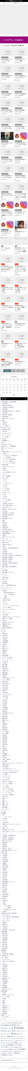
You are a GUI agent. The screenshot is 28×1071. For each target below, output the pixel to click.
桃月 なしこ (5, 646)
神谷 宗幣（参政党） (7, 414)
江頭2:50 (4, 983)
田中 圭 (4, 887)
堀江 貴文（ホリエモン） (8, 829)
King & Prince (5, 683)
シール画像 (7, 907)
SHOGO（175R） (7, 544)
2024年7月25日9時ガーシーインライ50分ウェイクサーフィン (20, 77)
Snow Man (5, 692)
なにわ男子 (5, 696)
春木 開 (4, 524)
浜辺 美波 (4, 885)
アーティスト (4, 538)
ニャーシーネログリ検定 (7, 790)
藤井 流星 (4, 718)
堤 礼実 (4, 581)
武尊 (3, 746)
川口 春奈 (4, 874)
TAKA (3, 546)
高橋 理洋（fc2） (6, 624)
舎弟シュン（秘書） (7, 618)
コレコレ (4, 479)
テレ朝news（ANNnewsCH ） (10, 772)
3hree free (4, 1023)
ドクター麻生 (14, 1040)
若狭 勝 (4, 676)
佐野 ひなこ (5, 633)
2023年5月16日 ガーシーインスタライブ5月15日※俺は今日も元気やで (7, 268)
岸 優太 (4, 705)
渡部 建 (4, 985)
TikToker (4, 424)
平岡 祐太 (4, 876)
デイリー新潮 (5, 996)
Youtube (4, 453)
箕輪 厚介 (4, 842)
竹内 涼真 (4, 889)
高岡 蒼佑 (4, 896)
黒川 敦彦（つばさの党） (8, 929)
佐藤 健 (4, 863)
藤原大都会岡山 (6, 533)
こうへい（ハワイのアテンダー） (11, 605)
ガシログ (3, 629)
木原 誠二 (4, 941)
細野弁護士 (5, 674)
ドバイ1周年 (5, 437)
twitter (11, 1028)
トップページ (6, 35)
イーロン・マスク (7, 816)
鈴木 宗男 (4, 946)
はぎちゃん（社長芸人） (8, 961)
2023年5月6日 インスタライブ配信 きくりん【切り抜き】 (7, 289)
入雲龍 (5, 596)
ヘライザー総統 (6, 499)
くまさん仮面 (7, 905)
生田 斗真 (4, 714)
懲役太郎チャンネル (7, 518)
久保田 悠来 (5, 861)
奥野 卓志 (4, 933)
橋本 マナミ (5, 648)
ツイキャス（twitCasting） (9, 459)
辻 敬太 (4, 620)
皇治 (3, 752)
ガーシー (18, 1034)
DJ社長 (4, 468)
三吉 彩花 (4, 853)
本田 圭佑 (4, 744)
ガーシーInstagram (5, 248)
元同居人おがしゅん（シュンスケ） (11, 616)
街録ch (4, 535)
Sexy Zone (5, 687)
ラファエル (5, 501)
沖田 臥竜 (4, 668)
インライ (24, 1031)
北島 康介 (4, 737)
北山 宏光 (4, 701)
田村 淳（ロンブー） (7, 989)
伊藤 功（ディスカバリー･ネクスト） (12, 824)
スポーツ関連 (4, 733)
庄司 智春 (4, 976)
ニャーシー (22, 1040)
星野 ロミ (4, 522)
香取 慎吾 (4, 729)
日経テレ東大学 (6, 759)
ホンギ (4, 1018)
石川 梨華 (4, 570)
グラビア (3, 631)
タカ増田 (4, 818)
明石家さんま (5, 978)
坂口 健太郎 (5, 866)
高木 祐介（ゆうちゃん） (8, 622)
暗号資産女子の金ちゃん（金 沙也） (11, 411)
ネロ (4, 1042)
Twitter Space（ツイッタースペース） (12, 451)
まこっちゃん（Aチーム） (9, 609)
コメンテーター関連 (6, 657)
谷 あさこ (4, 653)
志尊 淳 (4, 878)
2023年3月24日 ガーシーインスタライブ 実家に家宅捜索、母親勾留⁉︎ (7, 363)
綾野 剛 (4, 891)
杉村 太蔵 (4, 666)
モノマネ (3, 811)
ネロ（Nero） (6, 787)
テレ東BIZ (5, 774)
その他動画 (4, 753)
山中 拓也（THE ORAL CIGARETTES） (12, 555)
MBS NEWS (5, 764)
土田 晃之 (4, 970)
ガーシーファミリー (6, 588)
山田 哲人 (4, 742)
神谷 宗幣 (4, 944)
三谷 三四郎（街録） (7, 505)
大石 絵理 (4, 635)
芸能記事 (4, 1007)
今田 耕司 (4, 966)
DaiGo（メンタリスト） (8, 466)
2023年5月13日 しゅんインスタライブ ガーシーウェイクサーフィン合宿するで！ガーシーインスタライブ (20, 269)
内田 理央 (4, 865)
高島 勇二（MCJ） (7, 848)
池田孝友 (4, 525)
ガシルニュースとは (20, 35)
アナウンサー (4, 579)
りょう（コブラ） (7, 613)
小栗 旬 (4, 870)
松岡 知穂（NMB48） (7, 557)
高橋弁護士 (5, 626)
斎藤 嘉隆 (4, 939)
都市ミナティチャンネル (8, 537)
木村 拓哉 (4, 709)
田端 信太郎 (5, 527)
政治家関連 (4, 931)
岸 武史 (4, 998)
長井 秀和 (4, 948)
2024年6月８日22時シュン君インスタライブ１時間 (6, 195)
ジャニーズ (22, 1038)
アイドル (3, 568)
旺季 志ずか (5, 955)
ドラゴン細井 (5, 488)
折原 (3, 520)
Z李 (3, 815)
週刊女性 (4, 1011)
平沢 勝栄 (4, 937)
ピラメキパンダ (6, 776)
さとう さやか (6, 920)
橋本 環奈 (4, 883)
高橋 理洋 (5, 1055)
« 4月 (13, 394)
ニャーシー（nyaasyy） (7, 783)
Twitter (4, 903)
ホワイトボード (5, 809)
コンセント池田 (6, 607)
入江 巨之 (4, 826)
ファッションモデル (6, 792)
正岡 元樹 (4, 412)
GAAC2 (3, 420)
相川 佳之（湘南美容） (8, 839)
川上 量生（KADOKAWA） (9, 835)
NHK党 (14, 1025)
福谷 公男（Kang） (7, 840)
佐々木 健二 (5, 614)
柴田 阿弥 (4, 583)
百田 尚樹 (4, 672)
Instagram (4, 900)
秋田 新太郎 (5, 416)
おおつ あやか (6, 915)
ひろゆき (4, 496)
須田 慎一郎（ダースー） (8, 677)
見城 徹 (4, 844)
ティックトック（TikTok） (9, 462)
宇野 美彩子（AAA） (7, 553)
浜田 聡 (4, 922)
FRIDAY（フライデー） (8, 994)
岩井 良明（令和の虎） (8, 514)
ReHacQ (4, 757)
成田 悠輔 (4, 664)
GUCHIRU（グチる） (6, 444)
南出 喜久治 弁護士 (7, 405)
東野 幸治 (4, 979)
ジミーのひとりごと (7, 483)
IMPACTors (5, 681)
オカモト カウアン (7, 694)
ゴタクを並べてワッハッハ (9, 768)
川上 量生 (11, 1047)
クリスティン (5, 576)
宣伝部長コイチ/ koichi (8, 513)
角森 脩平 (4, 846)
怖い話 (4, 438)
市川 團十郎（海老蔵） (8, 954)
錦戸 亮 (4, 726)
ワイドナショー (6, 777)
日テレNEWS (5, 779)
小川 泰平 (4, 663)
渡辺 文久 (4, 924)
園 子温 (4, 952)
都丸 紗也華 (5, 655)
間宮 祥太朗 (5, 894)
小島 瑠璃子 (5, 640)
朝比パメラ (5, 798)
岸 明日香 (4, 642)
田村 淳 (15, 1049)
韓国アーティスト (5, 1015)
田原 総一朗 (5, 670)
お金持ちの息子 (6, 600)
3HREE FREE (6, 429)
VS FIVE (4, 431)
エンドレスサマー (7, 433)
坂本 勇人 (4, 740)
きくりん (4, 601)
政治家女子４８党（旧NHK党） (9, 913)
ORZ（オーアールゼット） (8, 448)
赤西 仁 (4, 722)
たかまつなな (5, 959)
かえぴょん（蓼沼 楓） (8, 794)
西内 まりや (5, 805)
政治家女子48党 (18, 1047)
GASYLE (15, 1023)
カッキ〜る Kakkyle (9, 594)
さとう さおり (6, 918)
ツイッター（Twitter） (8, 461)
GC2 (2, 442)
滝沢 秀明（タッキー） (8, 713)
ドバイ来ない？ (6, 425)
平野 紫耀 (4, 707)
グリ (14, 1036)
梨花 (3, 800)
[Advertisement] (14, 19)
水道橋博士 (5, 981)
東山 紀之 (4, 711)
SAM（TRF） (6, 542)
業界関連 (3, 950)
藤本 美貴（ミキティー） (8, 572)
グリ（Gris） (5, 785)
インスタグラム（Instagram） (10, 455)
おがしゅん (7, 1031)
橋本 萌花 (4, 650)
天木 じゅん (5, 637)
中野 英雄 (4, 859)
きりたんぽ (5, 477)
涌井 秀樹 (4, 750)
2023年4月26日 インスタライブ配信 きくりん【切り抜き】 (20, 289)
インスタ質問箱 (6, 457)
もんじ (4, 611)
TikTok (4, 902)
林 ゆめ (4, 644)
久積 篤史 (4, 403)
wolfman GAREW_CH (9, 592)
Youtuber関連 (4, 464)
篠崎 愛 (4, 651)
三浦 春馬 (4, 855)
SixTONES (5, 689)
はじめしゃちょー (7, 492)
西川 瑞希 (4, 807)
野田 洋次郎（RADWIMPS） (9, 566)
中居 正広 (4, 700)
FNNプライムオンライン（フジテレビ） (12, 763)
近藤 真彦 (4, 724)
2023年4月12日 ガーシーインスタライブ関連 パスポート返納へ (20, 307)
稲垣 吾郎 (4, 716)
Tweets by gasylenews (7, 1060)
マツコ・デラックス (7, 659)
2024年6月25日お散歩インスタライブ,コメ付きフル (20, 177)
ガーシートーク (6, 435)
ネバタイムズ (5, 490)
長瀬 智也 (4, 727)
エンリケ (4, 474)
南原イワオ (5, 828)
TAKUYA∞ (5, 550)
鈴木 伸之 (4, 892)
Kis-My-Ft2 (5, 685)
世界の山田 (5, 577)
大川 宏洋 (4, 511)
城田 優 (4, 868)
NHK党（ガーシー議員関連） (8, 446)
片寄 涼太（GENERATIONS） (10, 563)
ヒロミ (4, 963)
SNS (2, 449)
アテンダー (4, 574)
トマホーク (5, 487)
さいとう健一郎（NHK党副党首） (11, 916)
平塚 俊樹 (4, 409)
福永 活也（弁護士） (7, 529)
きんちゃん (5, 603)
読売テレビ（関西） (7, 781)
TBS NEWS (5, 766)
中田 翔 (4, 735)
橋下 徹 (4, 942)
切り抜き (3, 898)
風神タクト (6, 598)
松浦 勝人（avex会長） (8, 837)
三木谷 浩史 (5, 822)
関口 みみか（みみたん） (8, 418)
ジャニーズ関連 (5, 679)
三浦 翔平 (4, 857)
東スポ (4, 1004)
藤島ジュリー (5, 720)
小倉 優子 (4, 639)
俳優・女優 (4, 852)
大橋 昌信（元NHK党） (8, 407)
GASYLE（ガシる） (6, 427)
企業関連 (3, 813)
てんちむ (4, 485)
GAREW (4, 590)
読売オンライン (6, 1009)
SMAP (4, 690)
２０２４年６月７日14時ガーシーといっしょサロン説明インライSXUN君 (20, 195)
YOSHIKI (4, 551)
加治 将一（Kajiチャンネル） (9, 509)
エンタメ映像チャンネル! (8, 472)
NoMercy (4, 422)
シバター (4, 481)
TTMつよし (5, 470)
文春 (3, 1000)
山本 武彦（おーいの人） (10, 909)
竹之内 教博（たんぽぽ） (8, 531)
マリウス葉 (5, 698)
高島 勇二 (10, 1053)
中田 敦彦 (4, 965)
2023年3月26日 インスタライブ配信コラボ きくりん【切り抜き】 (20, 345)
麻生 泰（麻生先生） (7, 627)
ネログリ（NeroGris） (8, 789)
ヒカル (4, 494)
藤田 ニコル (5, 803)
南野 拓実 (4, 739)
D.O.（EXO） (5, 1016)
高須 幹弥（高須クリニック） (10, 850)
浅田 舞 (4, 748)
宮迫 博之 (4, 972)
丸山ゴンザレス (6, 507)
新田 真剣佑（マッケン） (8, 881)
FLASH (4, 992)
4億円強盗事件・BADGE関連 (8, 401)
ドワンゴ (4, 820)
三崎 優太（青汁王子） (8, 503)
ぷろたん (4, 498)
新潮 (3, 1002)
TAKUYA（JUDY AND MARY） (10, 548)
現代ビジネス (5, 1005)
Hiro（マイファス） (7, 540)
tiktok (19, 1025)
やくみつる (5, 661)
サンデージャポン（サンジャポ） (11, 770)
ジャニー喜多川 (5, 731)
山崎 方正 (4, 974)
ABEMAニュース (6, 755)
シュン (4, 1038)
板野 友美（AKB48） (7, 559)
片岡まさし (5, 926)
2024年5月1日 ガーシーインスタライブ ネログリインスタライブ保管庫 (20, 250)
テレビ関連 (4, 761)
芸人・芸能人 (4, 957)
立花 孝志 (4, 928)
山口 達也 (4, 703)
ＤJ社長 (11, 1055)
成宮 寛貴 (4, 879)
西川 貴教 (4, 564)
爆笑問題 (4, 987)
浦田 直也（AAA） (7, 561)
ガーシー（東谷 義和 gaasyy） (9, 585)
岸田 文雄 (4, 935)
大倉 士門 (4, 796)
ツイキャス (6, 1040)
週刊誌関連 (4, 991)
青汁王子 (21, 1051)
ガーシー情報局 (6, 475)
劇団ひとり (5, 968)
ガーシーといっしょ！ (7, 587)
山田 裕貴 (4, 872)
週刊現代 (4, 1013)
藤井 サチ (4, 802)
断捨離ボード (5, 440)
